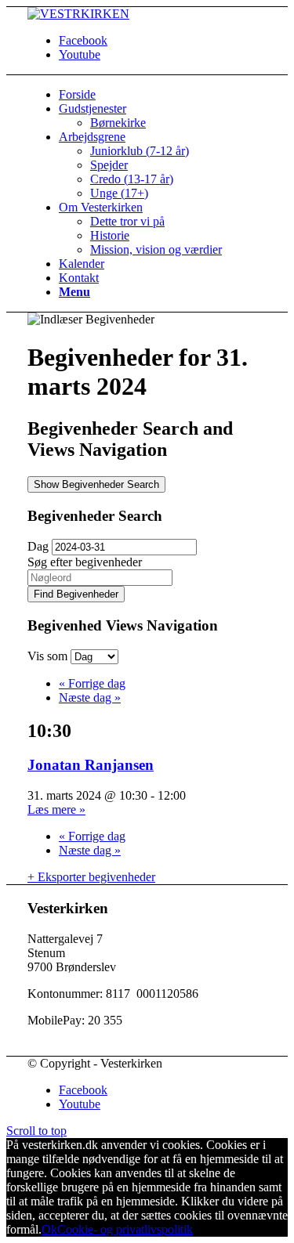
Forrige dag (92, 683)
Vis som (49, 656)
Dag (38, 546)
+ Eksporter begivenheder (91, 876)
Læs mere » (56, 809)
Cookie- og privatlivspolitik (125, 1229)
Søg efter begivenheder (84, 562)
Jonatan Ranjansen (90, 765)
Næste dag (90, 697)
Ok (49, 1229)
